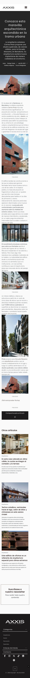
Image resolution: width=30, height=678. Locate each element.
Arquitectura (5, 456)
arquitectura (9, 361)
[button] (15, 417)
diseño (23, 116)
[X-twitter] (15, 657)
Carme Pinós (12, 107)
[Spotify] (15, 661)
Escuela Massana (21, 359)
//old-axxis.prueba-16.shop (11, 400)
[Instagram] (10, 657)
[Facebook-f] (6, 657)
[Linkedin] (24, 657)
